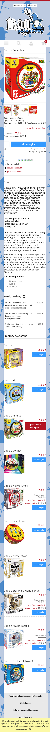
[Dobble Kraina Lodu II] (14, 639)
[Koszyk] (44, 43)
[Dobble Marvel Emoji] (14, 499)
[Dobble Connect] (14, 463)
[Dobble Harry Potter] (14, 568)
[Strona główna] (25, 21)
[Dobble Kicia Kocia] (14, 534)
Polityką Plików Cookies (18, 723)
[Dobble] (14, 358)
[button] (6, 43)
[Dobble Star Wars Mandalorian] (14, 603)
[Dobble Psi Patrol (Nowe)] (14, 674)
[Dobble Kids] (14, 393)
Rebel (16, 164)
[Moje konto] (31, 43)
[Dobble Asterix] (14, 428)
